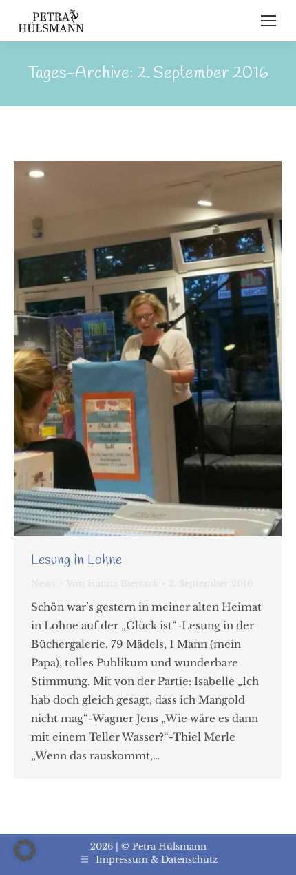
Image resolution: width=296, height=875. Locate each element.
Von (112, 583)
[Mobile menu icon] (268, 20)
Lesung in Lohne (76, 560)
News (43, 583)
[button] (25, 850)
